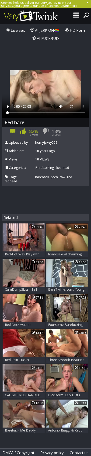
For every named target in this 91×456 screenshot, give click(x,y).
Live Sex (17, 30)
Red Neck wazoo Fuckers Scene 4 (18, 325)
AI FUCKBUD (47, 38)
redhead (11, 181)
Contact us (79, 453)
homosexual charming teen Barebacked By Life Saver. (66, 254)
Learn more (69, 5)
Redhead (62, 167)
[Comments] (12, 132)
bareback (42, 177)
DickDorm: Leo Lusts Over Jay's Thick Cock (64, 395)
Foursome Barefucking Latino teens (65, 325)
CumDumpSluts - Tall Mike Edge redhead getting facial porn (21, 289)
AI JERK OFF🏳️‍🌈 (47, 30)
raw (62, 177)
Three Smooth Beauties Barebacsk (66, 360)
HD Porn (77, 30)
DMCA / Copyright (18, 453)
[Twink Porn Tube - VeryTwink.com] (31, 16)
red (69, 177)
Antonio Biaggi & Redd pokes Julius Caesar (65, 430)
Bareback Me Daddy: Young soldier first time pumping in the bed (22, 430)
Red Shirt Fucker (17, 360)
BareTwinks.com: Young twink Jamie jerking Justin (66, 289)
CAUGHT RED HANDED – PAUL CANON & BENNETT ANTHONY (23, 395)
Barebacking (44, 167)
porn (54, 177)
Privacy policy (52, 453)
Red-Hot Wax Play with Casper (22, 254)
